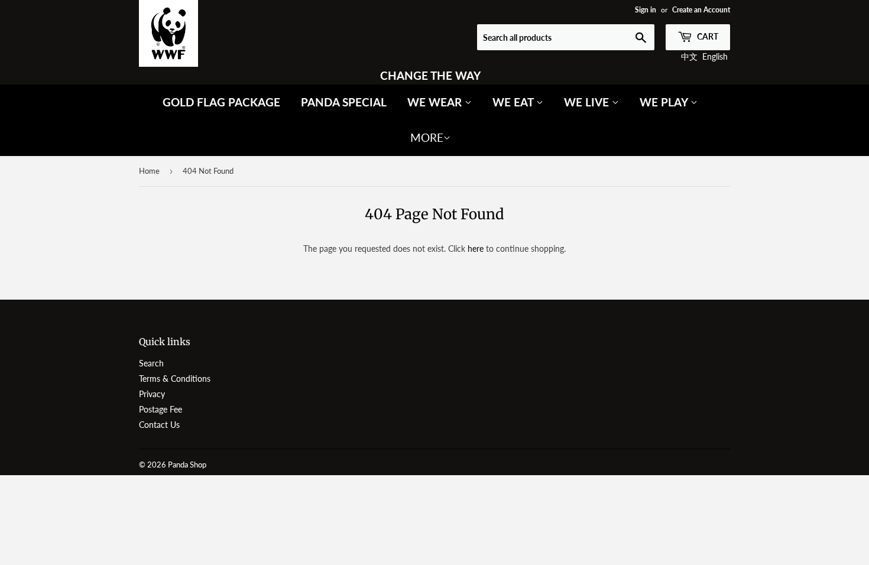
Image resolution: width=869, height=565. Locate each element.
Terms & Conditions (174, 379)
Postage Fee (160, 409)
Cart (706, 36)
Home (149, 171)
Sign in (645, 9)
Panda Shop (187, 464)
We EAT (514, 102)
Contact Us (159, 425)
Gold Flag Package (221, 102)
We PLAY (665, 102)
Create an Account (701, 9)
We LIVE (588, 102)
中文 (689, 56)
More (426, 137)
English (715, 56)
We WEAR (436, 102)
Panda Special (344, 102)
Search (151, 363)
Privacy (152, 394)
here (476, 248)
